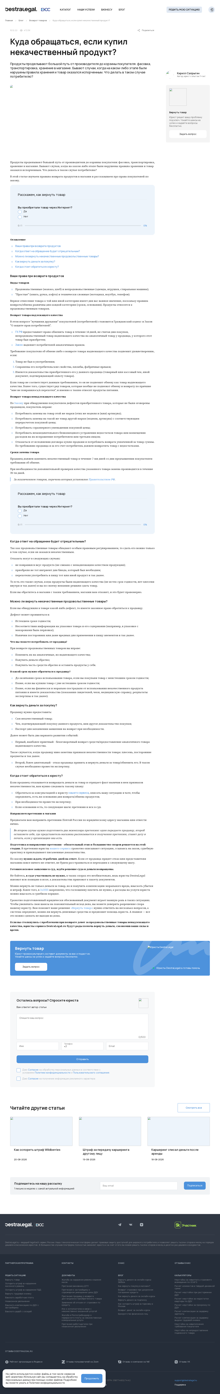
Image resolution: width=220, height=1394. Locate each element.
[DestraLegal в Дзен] (141, 1225)
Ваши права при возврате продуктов (38, 246)
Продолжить (92, 1378)
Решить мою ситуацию (184, 9)
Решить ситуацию (15, 1275)
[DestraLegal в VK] (130, 1225)
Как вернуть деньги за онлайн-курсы (136, 1296)
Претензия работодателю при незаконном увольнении (77, 1325)
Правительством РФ (101, 479)
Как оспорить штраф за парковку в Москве (135, 1305)
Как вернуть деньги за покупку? (35, 261)
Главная (9, 20)
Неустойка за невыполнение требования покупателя (189, 1325)
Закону (18, 403)
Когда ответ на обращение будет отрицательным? (47, 251)
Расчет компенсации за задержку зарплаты (191, 1312)
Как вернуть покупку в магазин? (134, 1286)
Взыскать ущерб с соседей (18, 1311)
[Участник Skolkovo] (195, 1225)
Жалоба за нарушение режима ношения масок (81, 1281)
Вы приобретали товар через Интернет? (45, 207)
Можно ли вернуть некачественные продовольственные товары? (57, 256)
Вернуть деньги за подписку (132, 1300)
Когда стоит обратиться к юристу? (37, 266)
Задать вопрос (187, 134)
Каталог (65, 9)
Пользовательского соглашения (91, 1072)
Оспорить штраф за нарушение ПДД (23, 1290)
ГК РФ (19, 332)
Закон (19, 345)
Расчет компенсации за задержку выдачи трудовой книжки (191, 1319)
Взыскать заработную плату (19, 1297)
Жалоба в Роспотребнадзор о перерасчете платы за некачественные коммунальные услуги (81, 1318)
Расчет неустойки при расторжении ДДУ (193, 1293)
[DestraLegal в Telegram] (119, 1225)
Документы (68, 1275)
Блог (122, 9)
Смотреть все (194, 1107)
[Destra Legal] (27, 9)
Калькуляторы (183, 1275)
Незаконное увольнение (17, 1301)
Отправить (82, 1059)
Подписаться (194, 1185)
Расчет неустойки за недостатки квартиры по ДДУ (192, 1300)
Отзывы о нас (183, 1263)
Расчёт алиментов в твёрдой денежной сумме (195, 1287)
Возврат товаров (38, 20)
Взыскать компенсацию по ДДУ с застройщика (22, 1306)
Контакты (67, 1263)
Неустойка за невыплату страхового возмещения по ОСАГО (193, 1281)
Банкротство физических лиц (133, 1314)
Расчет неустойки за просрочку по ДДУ (192, 1306)
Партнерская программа (19, 1263)
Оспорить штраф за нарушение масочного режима (20, 1284)
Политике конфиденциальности (47, 1382)
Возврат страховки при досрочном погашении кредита (135, 1291)
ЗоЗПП (44, 890)
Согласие (33, 1069)
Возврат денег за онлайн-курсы (134, 1310)
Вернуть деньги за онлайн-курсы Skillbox (134, 1281)
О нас (121, 1263)
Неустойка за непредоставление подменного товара (191, 1331)
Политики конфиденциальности (52, 1072)
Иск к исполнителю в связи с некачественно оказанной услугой (79, 1310)
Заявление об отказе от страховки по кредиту (81, 1304)
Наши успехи (86, 9)
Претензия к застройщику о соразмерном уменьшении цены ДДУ (80, 1291)
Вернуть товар (12, 1280)
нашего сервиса (78, 793)
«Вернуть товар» (81, 908)
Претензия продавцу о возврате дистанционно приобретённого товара (82, 1297)
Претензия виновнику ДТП (75, 1286)
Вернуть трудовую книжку (18, 1294)
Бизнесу (106, 9)
